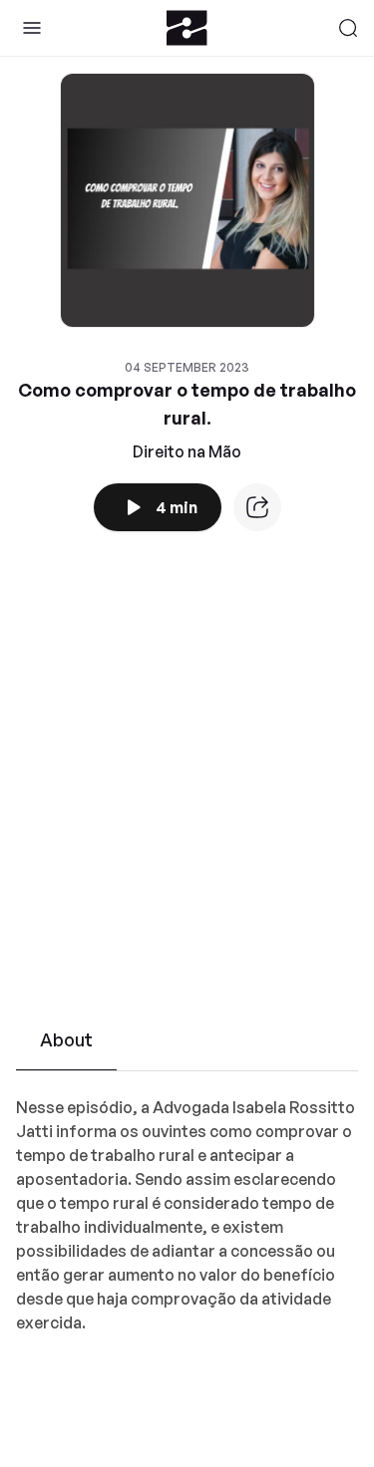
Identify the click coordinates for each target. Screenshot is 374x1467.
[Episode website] (257, 507)
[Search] (348, 28)
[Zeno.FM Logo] (187, 28)
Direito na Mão (187, 451)
